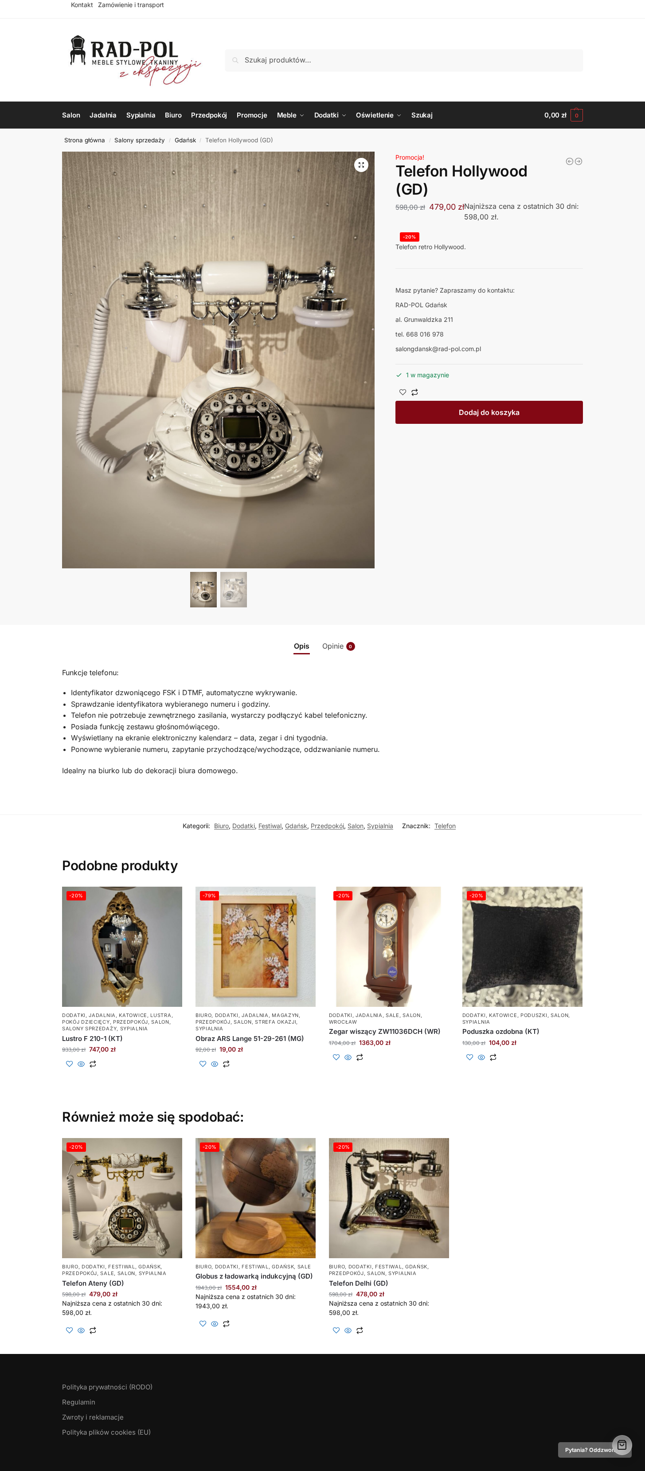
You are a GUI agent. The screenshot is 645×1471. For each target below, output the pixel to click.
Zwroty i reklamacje (93, 1417)
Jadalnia (102, 1015)
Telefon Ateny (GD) (93, 1283)
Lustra (160, 1015)
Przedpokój (327, 825)
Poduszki (533, 1015)
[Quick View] (81, 1064)
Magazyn (285, 1015)
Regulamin (78, 1402)
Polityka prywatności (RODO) (107, 1387)
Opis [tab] (301, 646)
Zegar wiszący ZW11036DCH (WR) (385, 1031)
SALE (392, 1015)
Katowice (133, 1015)
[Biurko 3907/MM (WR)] (578, 161)
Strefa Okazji (275, 1022)
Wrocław (343, 1022)
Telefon (445, 825)
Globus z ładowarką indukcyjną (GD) (254, 1276)
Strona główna (84, 140)
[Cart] (622, 1445)
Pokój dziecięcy (86, 1022)
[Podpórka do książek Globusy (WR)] (569, 161)
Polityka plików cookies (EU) (106, 1432)
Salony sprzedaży (139, 140)
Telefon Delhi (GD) (358, 1283)
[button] (361, 165)
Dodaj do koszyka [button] (122, 1078)
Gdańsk (185, 140)
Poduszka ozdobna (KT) (500, 1031)
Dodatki (243, 825)
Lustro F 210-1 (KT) (92, 1038)
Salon (356, 825)
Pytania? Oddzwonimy (595, 1450)
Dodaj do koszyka (489, 412)
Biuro (221, 825)
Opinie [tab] (337, 646)
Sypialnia (380, 825)
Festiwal (269, 825)
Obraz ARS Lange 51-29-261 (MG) (249, 1038)
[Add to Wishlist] (403, 393)
